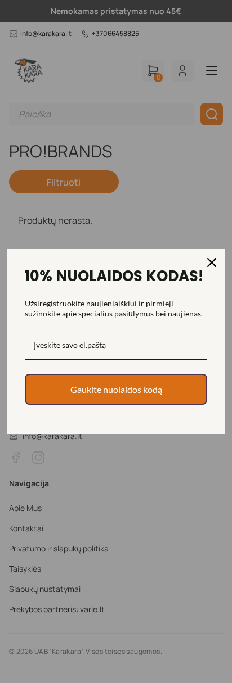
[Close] (211, 262)
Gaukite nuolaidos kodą (116, 389)
